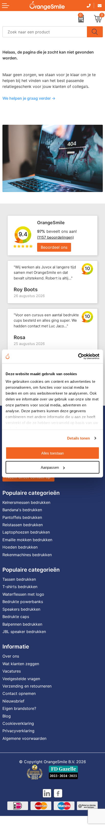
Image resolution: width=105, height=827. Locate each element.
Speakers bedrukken (21, 609)
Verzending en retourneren (27, 686)
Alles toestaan (52, 453)
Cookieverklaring (18, 723)
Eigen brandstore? (19, 708)
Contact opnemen (19, 693)
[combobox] (44, 31)
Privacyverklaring (18, 730)
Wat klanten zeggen (20, 663)
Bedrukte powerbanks (22, 601)
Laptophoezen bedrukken (26, 532)
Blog (6, 716)
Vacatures (11, 671)
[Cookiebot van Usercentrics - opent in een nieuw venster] (78, 356)
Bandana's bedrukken (22, 509)
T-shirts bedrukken (19, 586)
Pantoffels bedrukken (22, 517)
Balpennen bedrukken (22, 624)
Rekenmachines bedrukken (27, 554)
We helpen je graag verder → (28, 98)
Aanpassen (50, 467)
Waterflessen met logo (23, 594)
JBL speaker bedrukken (24, 631)
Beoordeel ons (54, 247)
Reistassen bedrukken (22, 524)
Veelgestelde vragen (21, 678)
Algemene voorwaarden (24, 738)
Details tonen (78, 438)
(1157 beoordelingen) (55, 237)
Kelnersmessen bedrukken (26, 502)
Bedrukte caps (15, 616)
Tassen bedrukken (19, 579)
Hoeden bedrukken (20, 547)
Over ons (10, 656)
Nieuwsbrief (13, 701)
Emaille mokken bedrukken (27, 539)
